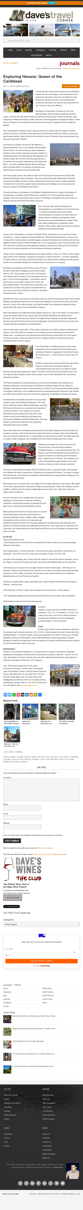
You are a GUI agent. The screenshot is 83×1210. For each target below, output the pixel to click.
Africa (5, 988)
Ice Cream (70, 759)
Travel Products (48, 1119)
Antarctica (7, 992)
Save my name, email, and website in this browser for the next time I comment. (33, 835)
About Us (46, 1134)
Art (51, 757)
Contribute (8, 1134)
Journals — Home (12, 984)
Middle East (47, 988)
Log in (78, 1194)
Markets (6, 762)
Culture (19, 759)
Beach (56, 757)
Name (6, 804)
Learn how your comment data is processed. (50, 854)
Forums (7, 1138)
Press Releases (10, 1115)
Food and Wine (51, 759)
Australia (6, 999)
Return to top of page (10, 1194)
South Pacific (47, 999)
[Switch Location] (74, 952)
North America (47, 992)
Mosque (24, 762)
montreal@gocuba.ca (29, 685)
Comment (7, 777)
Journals (7, 1111)
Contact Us (46, 1142)
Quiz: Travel (47, 1107)
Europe (6, 1006)
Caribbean (18, 752)
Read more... (59, 1167)
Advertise (46, 1138)
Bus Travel (64, 757)
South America (48, 995)
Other (44, 1002)
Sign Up (52, 3)
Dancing (27, 759)
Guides (6, 1099)
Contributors (47, 1146)
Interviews (8, 1107)
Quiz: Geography (48, 1103)
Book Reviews (48, 1095)
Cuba (13, 759)
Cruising (7, 759)
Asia (5, 995)
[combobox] (41, 949)
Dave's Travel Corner (41, 16)
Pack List (45, 1099)
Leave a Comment (71, 86)
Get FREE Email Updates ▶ (16, 912)
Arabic (34, 757)
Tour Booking (47, 1111)
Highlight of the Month (12, 1103)
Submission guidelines (71, 68)
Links (6, 1142)
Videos (6, 1119)
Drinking (35, 759)
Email (6, 813)
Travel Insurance (48, 1115)
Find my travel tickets (41, 961)
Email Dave (46, 1150)
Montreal (15, 762)
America (13, 757)
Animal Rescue (24, 757)
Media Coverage (48, 1154)
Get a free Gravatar (45, 848)
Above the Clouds (11, 1095)
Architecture (43, 757)
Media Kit (46, 1158)
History (62, 759)
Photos (6, 1146)
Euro (42, 759)
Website (6, 823)
